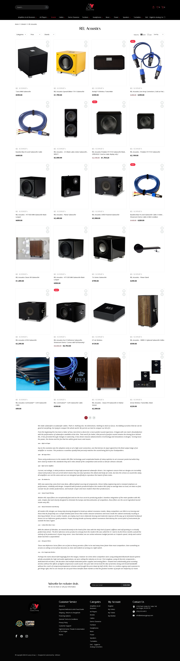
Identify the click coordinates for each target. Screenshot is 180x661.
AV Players (43, 17)
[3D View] (30, 624)
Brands (53, 17)
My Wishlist (111, 616)
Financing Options (65, 616)
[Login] (153, 7)
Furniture (85, 17)
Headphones (97, 17)
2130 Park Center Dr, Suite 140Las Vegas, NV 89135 (146, 607)
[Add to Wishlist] (47, 42)
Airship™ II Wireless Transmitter (102, 91)
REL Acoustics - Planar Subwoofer (65, 215)
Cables (61, 17)
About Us (62, 606)
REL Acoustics (32, 24)
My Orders (111, 609)
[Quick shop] (47, 45)
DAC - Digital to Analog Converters (156, 17)
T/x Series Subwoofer (99, 277)
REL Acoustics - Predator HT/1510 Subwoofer (145, 152)
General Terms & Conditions (68, 619)
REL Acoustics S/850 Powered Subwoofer (105, 215)
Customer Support (65, 626)
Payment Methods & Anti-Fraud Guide (71, 609)
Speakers (126, 17)
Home (17, 24)
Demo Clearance (73, 17)
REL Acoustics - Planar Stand (139, 277)
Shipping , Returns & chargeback (69, 613)
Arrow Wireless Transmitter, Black (141, 403)
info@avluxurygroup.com (144, 615)
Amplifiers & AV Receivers (26, 17)
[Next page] (94, 417)
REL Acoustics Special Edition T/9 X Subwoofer (69, 91)
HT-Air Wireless (97, 340)
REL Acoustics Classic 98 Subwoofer (27, 277)
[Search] (47, 7)
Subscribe (126, 585)
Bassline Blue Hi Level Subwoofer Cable (29, 152)
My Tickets (111, 613)
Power (116, 17)
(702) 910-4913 (141, 611)
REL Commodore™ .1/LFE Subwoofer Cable (68, 403)
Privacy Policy (63, 622)
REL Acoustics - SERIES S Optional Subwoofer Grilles (147, 340)
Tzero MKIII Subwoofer (23, 91)
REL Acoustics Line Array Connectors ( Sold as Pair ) (147, 91)
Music (107, 17)
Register (110, 606)
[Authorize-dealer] (20, 624)
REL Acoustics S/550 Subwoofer (26, 340)
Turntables (137, 17)
